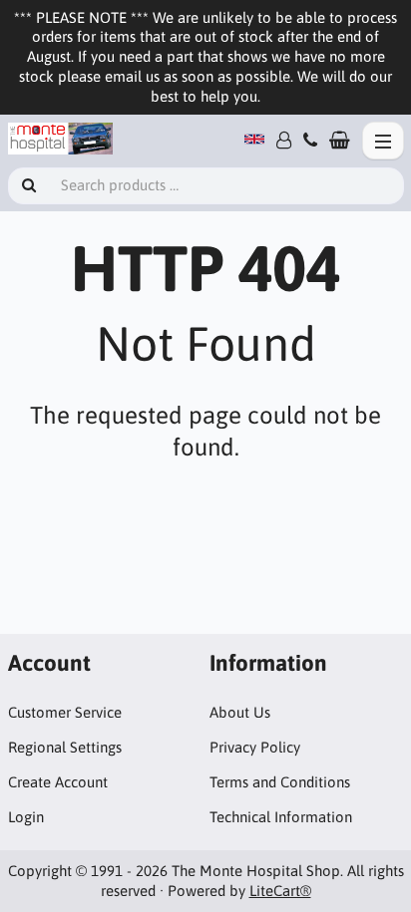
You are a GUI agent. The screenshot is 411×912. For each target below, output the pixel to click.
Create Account (58, 781)
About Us (239, 712)
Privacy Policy (254, 747)
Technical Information (280, 816)
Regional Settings (65, 747)
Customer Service (65, 712)
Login (26, 816)
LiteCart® (280, 890)
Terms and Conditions (279, 781)
